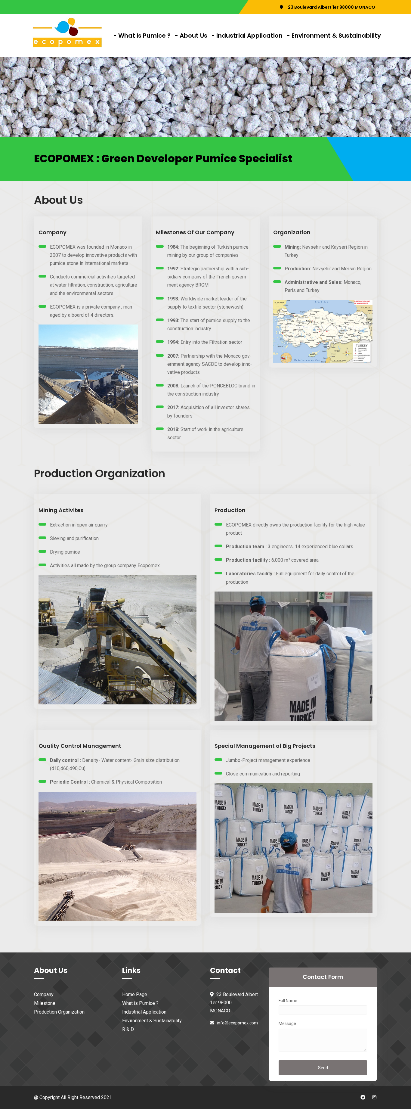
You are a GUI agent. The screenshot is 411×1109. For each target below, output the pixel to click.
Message (287, 1023)
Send (323, 1067)
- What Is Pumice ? (142, 35)
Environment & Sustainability (152, 1021)
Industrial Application (144, 1012)
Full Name (288, 1000)
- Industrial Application (247, 35)
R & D (128, 1029)
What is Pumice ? (140, 1003)
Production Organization (59, 1012)
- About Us (191, 35)
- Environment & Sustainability (334, 35)
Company (44, 994)
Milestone (44, 1003)
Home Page (134, 994)
